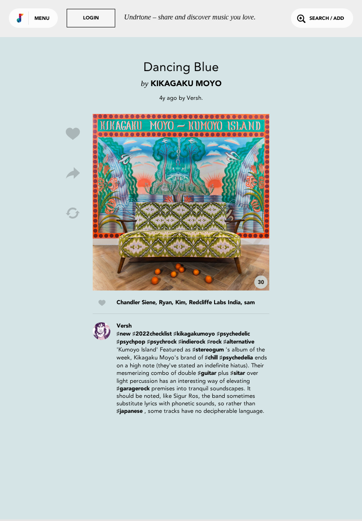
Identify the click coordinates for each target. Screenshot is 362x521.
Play (181, 202)
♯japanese (130, 411)
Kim (180, 303)
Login (91, 18)
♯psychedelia (236, 358)
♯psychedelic (233, 334)
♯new (124, 334)
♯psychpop (131, 342)
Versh (194, 97)
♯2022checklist (152, 334)
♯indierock (191, 342)
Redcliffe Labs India (215, 303)
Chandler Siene (136, 303)
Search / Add (326, 18)
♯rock (214, 342)
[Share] (73, 173)
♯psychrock (162, 342)
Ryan (165, 303)
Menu (41, 18)
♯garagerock (133, 389)
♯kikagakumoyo (194, 334)
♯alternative (238, 342)
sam (249, 303)
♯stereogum (208, 350)
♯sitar (237, 373)
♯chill (211, 358)
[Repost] (73, 213)
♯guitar (207, 373)
